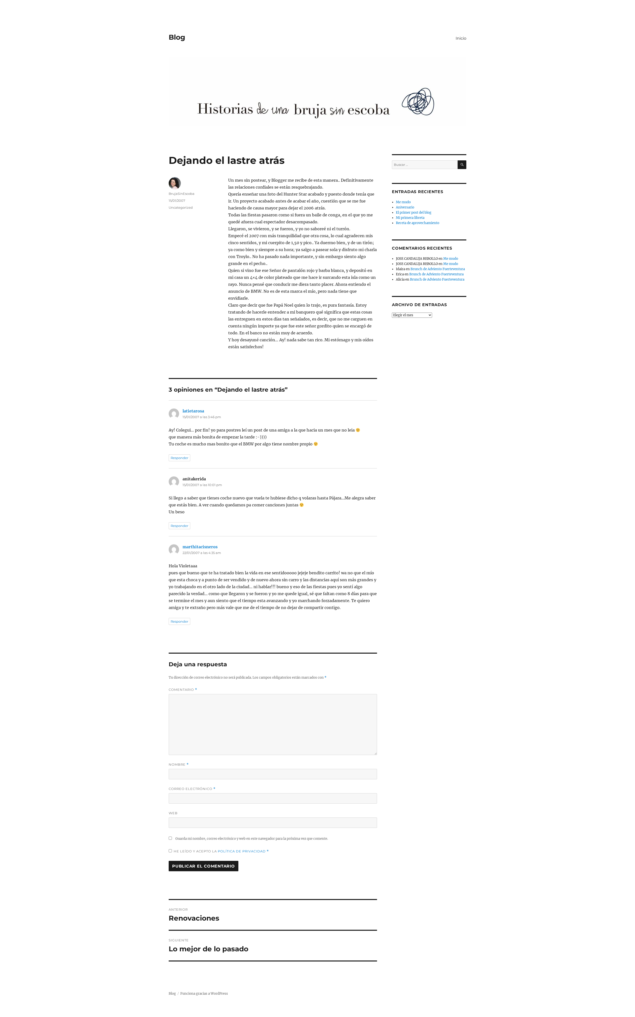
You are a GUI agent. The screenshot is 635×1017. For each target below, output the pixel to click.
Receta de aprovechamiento (417, 223)
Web (173, 813)
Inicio (461, 38)
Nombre (179, 764)
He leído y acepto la (221, 851)
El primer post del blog (413, 212)
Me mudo (403, 202)
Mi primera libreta (410, 218)
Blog (177, 37)
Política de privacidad (242, 851)
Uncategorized (181, 207)
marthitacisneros (200, 546)
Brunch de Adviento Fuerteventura (438, 269)
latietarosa (193, 410)
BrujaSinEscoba (181, 194)
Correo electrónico (192, 789)
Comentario (183, 690)
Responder (179, 458)
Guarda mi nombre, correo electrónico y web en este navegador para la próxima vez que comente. (251, 839)
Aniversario (405, 207)
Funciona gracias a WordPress (204, 993)
